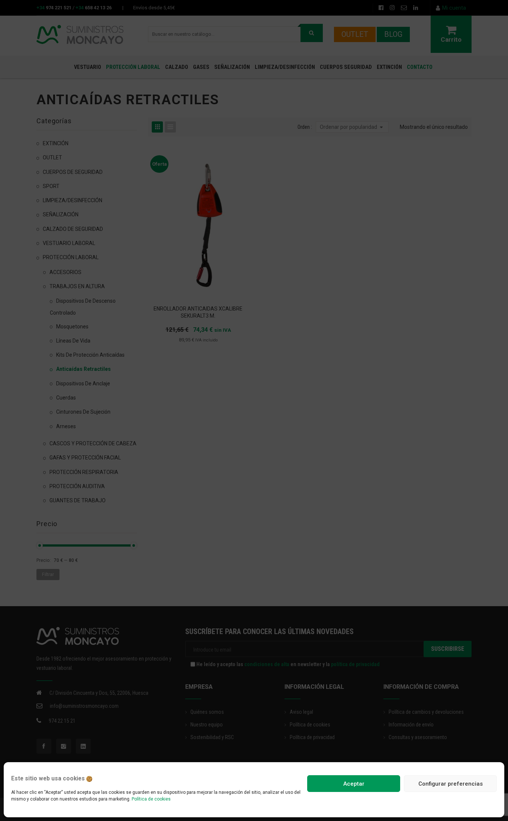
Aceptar (353, 783)
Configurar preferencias (450, 783)
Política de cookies (151, 799)
